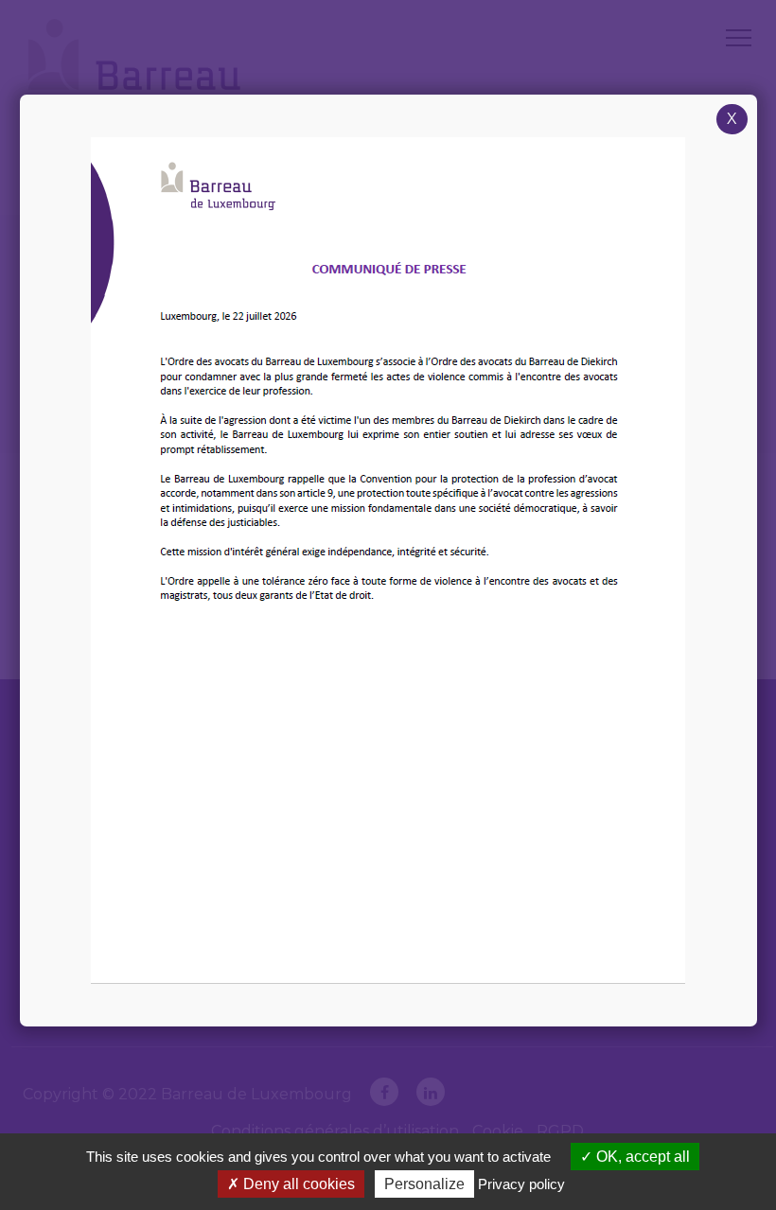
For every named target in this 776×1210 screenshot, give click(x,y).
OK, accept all (641, 1157)
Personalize (424, 1184)
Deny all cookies (297, 1184)
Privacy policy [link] (521, 1184)
